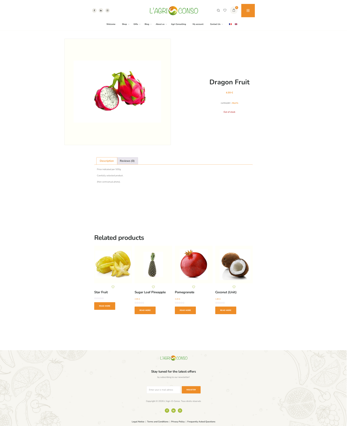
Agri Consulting (178, 24)
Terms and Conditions (157, 421)
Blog (147, 24)
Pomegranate (184, 292)
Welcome (110, 24)
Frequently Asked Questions (201, 421)
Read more (104, 306)
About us (160, 24)
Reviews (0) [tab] (127, 161)
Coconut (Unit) (226, 292)
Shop (124, 24)
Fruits (235, 103)
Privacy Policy (178, 421)
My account (198, 24)
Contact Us (215, 24)
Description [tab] (107, 161)
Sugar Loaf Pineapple (150, 292)
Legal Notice (138, 421)
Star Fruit (101, 292)
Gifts (136, 24)
